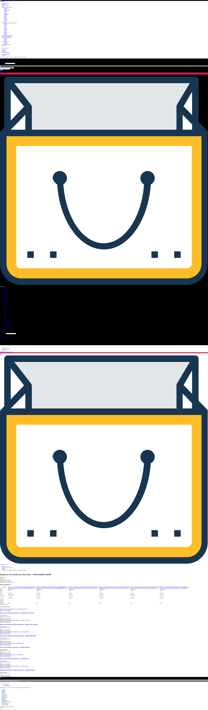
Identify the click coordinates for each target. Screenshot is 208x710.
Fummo (5, 24)
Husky (5, 27)
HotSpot (5, 300)
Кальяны (3, 4)
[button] (2, 47)
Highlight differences (7, 685)
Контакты (4, 51)
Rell (5, 18)
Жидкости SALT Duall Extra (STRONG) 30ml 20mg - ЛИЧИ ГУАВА (144, 587)
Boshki (5, 9)
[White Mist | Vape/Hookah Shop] (6, 0)
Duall (5, 12)
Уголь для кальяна (5, 5)
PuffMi (5, 29)
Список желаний (4, 60)
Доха (3, 6)
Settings (4, 587)
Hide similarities (6, 684)
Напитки (3, 45)
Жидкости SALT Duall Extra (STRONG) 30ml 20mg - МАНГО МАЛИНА (113, 587)
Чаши (5, 40)
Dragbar (5, 23)
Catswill (5, 11)
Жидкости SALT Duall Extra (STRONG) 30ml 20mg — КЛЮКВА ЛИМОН (17, 670)
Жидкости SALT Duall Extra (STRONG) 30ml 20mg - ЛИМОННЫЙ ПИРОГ (51, 587)
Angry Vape (6, 8)
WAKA (5, 34)
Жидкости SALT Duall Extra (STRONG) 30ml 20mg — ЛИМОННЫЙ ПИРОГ (18, 635)
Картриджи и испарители (7, 36)
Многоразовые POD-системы (7, 35)
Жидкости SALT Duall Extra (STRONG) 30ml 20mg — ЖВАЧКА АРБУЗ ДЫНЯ (18, 624)
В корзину (38, 597)
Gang (5, 13)
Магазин (3, 50)
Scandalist (6, 19)
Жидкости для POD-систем (7, 7)
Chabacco (6, 43)
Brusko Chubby (7, 10)
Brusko (5, 42)
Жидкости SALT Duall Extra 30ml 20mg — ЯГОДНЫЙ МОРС (14, 658)
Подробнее (10, 597)
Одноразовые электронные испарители (9, 22)
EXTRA (3, 569)
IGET (5, 28)
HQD (5, 26)
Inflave (5, 16)
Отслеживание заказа (6, 54)
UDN (5, 33)
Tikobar (5, 32)
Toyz (5, 21)
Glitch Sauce (6, 299)
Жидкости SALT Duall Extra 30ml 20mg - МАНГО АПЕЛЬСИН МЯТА (82, 587)
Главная (3, 49)
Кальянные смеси (5, 3)
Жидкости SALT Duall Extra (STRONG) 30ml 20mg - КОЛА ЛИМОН (173, 587)
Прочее (5, 39)
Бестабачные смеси (5, 41)
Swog (5, 31)
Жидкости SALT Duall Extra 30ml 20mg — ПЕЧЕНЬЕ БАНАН (14, 647)
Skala (5, 20)
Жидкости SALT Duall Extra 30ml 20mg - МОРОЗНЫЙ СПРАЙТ (20, 587)
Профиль (4, 55)
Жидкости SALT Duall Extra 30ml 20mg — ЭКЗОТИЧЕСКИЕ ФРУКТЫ (17, 613)
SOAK (5, 30)
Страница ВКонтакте (6, 52)
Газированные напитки (6, 44)
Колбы (5, 38)
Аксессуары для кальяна (6, 37)
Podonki (5, 17)
